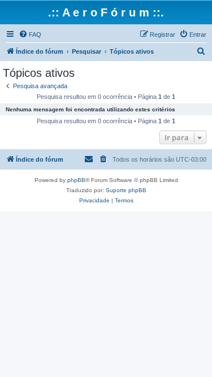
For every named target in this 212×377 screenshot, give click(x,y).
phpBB (76, 180)
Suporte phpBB (126, 190)
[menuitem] (30, 34)
